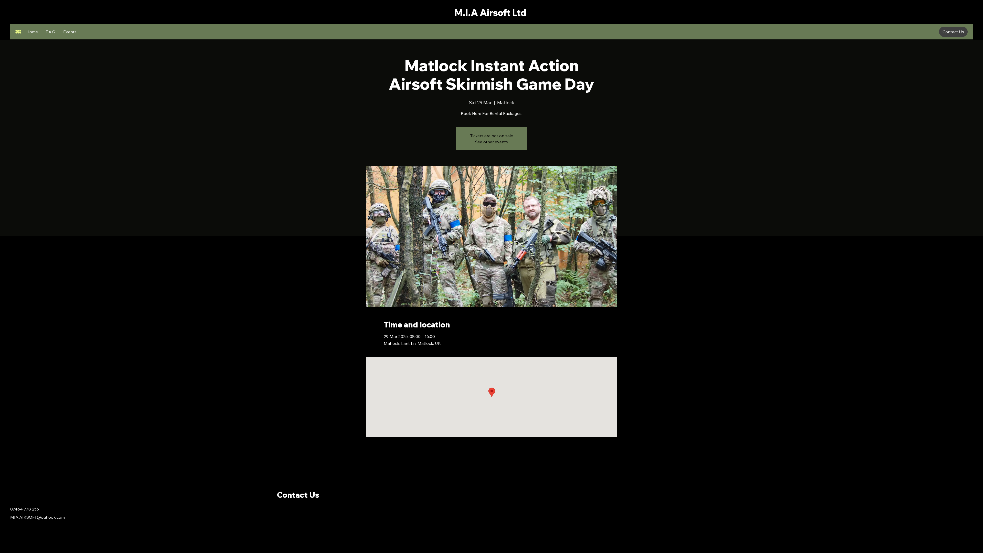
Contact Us (298, 495)
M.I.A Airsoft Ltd (490, 12)
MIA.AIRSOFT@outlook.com (37, 517)
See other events (491, 141)
